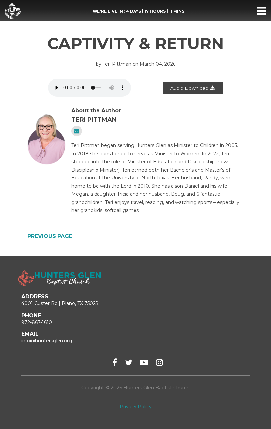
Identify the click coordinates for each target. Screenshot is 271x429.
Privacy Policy (136, 407)
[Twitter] (128, 362)
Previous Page (49, 236)
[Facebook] (114, 362)
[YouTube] (144, 362)
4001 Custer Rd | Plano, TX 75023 (59, 303)
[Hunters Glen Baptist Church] (13, 11)
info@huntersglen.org (46, 341)
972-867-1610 (36, 322)
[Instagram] (159, 362)
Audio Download (189, 88)
